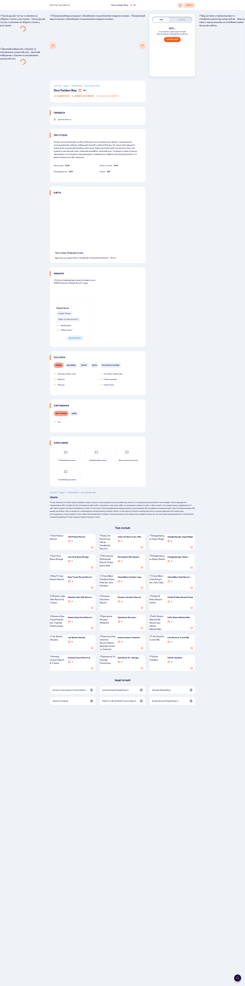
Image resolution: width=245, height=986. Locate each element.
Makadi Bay (77, 85)
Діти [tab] (94, 365)
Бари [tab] (74, 413)
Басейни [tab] (71, 365)
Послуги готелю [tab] (110, 365)
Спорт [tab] (84, 365)
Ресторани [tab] (61, 413)
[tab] (161, 20)
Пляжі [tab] (59, 365)
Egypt (66, 85)
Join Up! (57, 85)
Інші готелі (122, 680)
